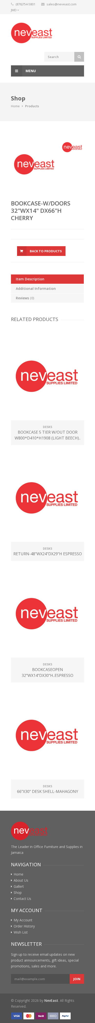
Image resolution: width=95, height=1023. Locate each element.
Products (32, 106)
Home (15, 106)
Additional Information (36, 288)
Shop (18, 892)
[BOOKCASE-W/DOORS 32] (34, 163)
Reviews (25, 298)
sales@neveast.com (61, 4)
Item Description (30, 279)
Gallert (19, 886)
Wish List (21, 932)
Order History (24, 926)
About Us (21, 880)
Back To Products (46, 251)
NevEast (51, 1000)
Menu (30, 70)
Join (76, 979)
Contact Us (22, 898)
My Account (23, 920)
